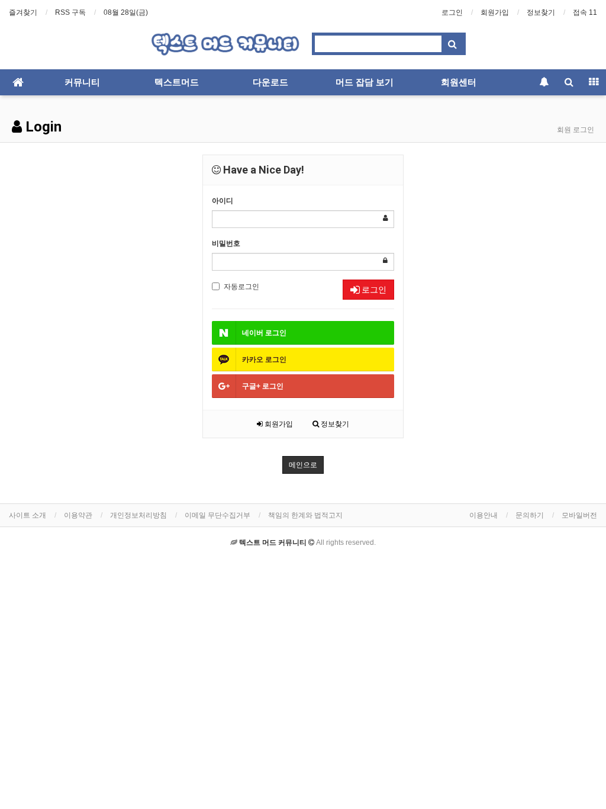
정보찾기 (541, 12)
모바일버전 (579, 515)
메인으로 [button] (303, 465)
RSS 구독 (70, 12)
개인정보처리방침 (138, 515)
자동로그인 (241, 286)
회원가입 (495, 12)
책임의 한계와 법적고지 (305, 515)
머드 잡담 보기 (365, 82)
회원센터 (458, 82)
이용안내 (483, 515)
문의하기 (529, 515)
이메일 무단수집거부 (217, 515)
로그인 (452, 12)
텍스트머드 (176, 82)
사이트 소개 (27, 515)
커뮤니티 (82, 82)
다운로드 (270, 82)
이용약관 (78, 515)
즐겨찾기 (23, 12)
